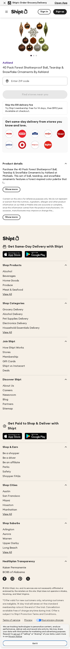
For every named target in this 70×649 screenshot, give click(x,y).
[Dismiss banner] (5, 3)
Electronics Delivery (15, 323)
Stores (7, 352)
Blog (5, 399)
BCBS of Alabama (14, 572)
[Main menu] (6, 12)
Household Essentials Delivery (21, 328)
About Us (8, 385)
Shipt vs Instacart (14, 366)
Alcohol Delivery (13, 314)
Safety (7, 471)
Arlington (8, 529)
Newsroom (9, 395)
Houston (8, 505)
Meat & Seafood (13, 289)
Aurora (7, 534)
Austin (6, 491)
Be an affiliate (11, 462)
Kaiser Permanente (14, 567)
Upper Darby (11, 543)
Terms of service (11, 620)
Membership (10, 356)
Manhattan (10, 509)
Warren (7, 538)
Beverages (9, 276)
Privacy (28, 620)
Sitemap (8, 408)
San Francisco (11, 496)
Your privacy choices (52, 620)
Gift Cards (9, 361)
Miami (6, 500)
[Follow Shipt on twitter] (28, 579)
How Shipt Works (13, 347)
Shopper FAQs (12, 476)
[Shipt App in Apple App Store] (12, 254)
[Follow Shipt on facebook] (5, 579)
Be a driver (9, 458)
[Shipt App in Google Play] (36, 254)
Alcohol (7, 271)
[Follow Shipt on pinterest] (20, 579)
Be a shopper (11, 453)
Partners (8, 404)
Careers (8, 390)
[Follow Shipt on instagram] (12, 579)
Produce (8, 285)
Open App (61, 3)
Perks (6, 467)
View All (7, 294)
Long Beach (10, 547)
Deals (6, 370)
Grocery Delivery (13, 309)
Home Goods (11, 280)
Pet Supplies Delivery (15, 318)
